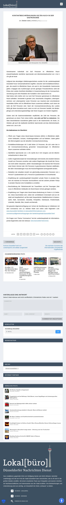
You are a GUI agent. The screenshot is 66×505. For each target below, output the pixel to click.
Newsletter (12, 391)
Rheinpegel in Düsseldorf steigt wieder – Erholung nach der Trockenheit (30, 429)
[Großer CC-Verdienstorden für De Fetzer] (11, 261)
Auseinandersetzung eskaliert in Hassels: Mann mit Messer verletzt (28, 410)
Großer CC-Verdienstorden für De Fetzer (11, 269)
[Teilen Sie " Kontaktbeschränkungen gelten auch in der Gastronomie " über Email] (30, 234)
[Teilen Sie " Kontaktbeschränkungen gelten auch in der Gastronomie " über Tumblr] (24, 234)
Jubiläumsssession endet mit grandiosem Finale (40, 269)
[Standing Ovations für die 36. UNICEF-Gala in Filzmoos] (7, 437)
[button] (61, 4)
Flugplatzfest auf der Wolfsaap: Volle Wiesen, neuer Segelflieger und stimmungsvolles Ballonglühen (33, 397)
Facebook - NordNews (21, 496)
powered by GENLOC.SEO (21, 501)
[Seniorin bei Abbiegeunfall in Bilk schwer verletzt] (7, 405)
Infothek (34, 20)
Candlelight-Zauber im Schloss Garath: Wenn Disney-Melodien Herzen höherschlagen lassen (35, 423)
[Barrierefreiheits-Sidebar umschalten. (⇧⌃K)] (61, 500)
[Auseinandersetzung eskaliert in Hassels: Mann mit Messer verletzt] (7, 411)
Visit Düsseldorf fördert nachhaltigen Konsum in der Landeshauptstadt (25, 272)
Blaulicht (12, 405)
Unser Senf (17, 418)
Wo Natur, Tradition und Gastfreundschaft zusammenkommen (27, 416)
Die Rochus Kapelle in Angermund (19, 389)
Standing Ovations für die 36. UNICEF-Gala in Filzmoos (25, 436)
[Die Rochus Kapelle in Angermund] (7, 391)
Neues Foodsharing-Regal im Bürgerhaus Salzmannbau (53, 270)
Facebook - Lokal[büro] (21, 491)
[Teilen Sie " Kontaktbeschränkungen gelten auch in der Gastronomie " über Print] (34, 234)
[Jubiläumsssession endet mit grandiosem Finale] (40, 261)
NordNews (17, 391)
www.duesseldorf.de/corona (39, 221)
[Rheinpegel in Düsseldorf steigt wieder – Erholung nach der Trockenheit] (7, 431)
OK (58, 331)
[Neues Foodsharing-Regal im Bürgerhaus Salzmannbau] (54, 261)
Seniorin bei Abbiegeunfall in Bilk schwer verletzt (23, 403)
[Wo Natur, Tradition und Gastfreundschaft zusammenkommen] (7, 418)
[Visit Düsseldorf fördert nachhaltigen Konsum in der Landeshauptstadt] (25, 261)
